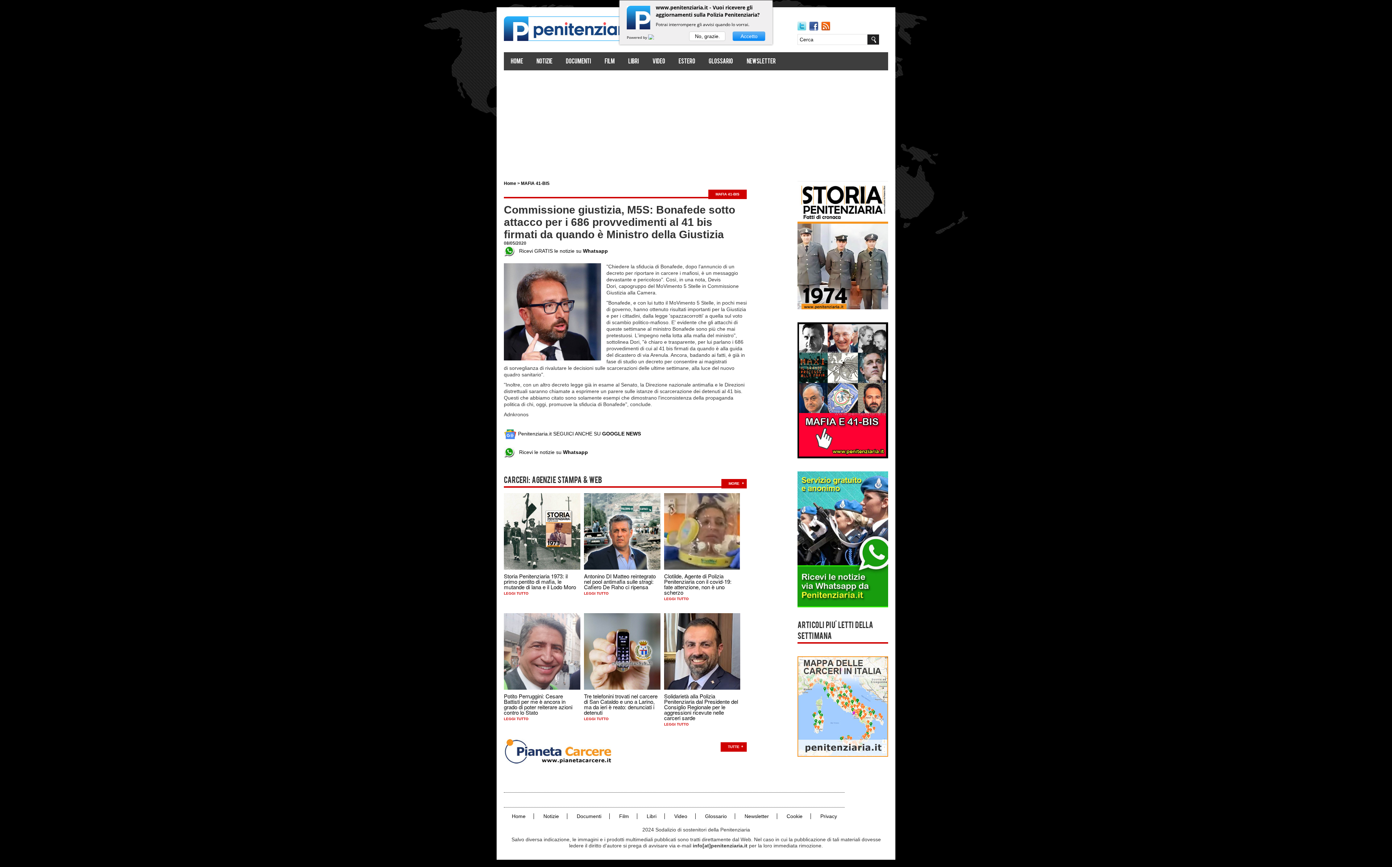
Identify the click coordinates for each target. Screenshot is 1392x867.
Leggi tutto (516, 593)
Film (610, 62)
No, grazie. (707, 36)
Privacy (828, 816)
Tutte (734, 747)
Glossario (721, 62)
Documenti (578, 62)
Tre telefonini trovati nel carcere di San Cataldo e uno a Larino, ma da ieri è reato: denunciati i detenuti (621, 704)
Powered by (637, 37)
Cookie (795, 816)
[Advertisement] (696, 122)
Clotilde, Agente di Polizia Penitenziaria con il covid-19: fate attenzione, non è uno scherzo (698, 584)
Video (658, 62)
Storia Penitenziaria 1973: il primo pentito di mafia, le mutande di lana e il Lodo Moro (540, 581)
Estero (687, 62)
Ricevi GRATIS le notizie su (561, 251)
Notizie (544, 62)
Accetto (749, 36)
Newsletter (761, 62)
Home (517, 62)
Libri (633, 62)
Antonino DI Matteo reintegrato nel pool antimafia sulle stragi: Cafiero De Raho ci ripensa (620, 581)
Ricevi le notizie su (551, 452)
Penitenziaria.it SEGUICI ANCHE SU (579, 434)
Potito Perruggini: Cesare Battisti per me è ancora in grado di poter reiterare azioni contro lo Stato (538, 704)
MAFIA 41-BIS (535, 183)
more (734, 484)
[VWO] (655, 37)
